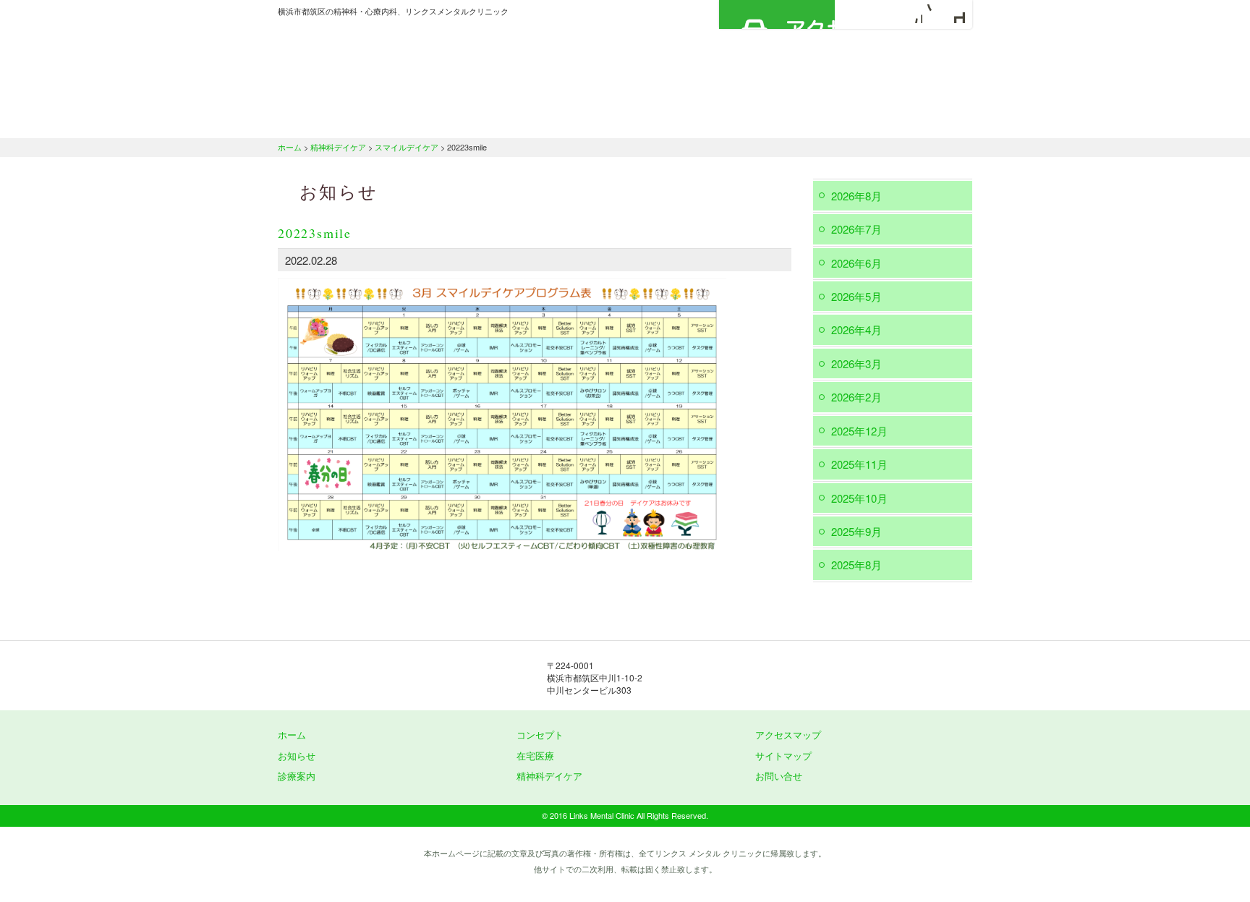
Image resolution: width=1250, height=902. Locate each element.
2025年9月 (856, 531)
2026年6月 (856, 263)
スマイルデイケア (406, 147)
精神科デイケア (798, 119)
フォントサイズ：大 (955, 13)
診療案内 (590, 119)
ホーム (332, 119)
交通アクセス (914, 119)
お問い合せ (778, 776)
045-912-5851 (784, 677)
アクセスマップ (777, 14)
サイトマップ (783, 755)
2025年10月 (859, 498)
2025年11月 (859, 464)
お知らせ (296, 755)
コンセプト (540, 734)
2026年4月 (856, 329)
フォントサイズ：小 (913, 13)
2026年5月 (856, 296)
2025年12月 (859, 430)
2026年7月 (856, 229)
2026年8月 (856, 195)
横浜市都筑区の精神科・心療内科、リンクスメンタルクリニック (422, 61)
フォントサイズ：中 (933, 13)
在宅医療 (692, 119)
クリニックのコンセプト (462, 119)
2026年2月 (856, 396)
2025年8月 (856, 564)
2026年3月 (856, 363)
